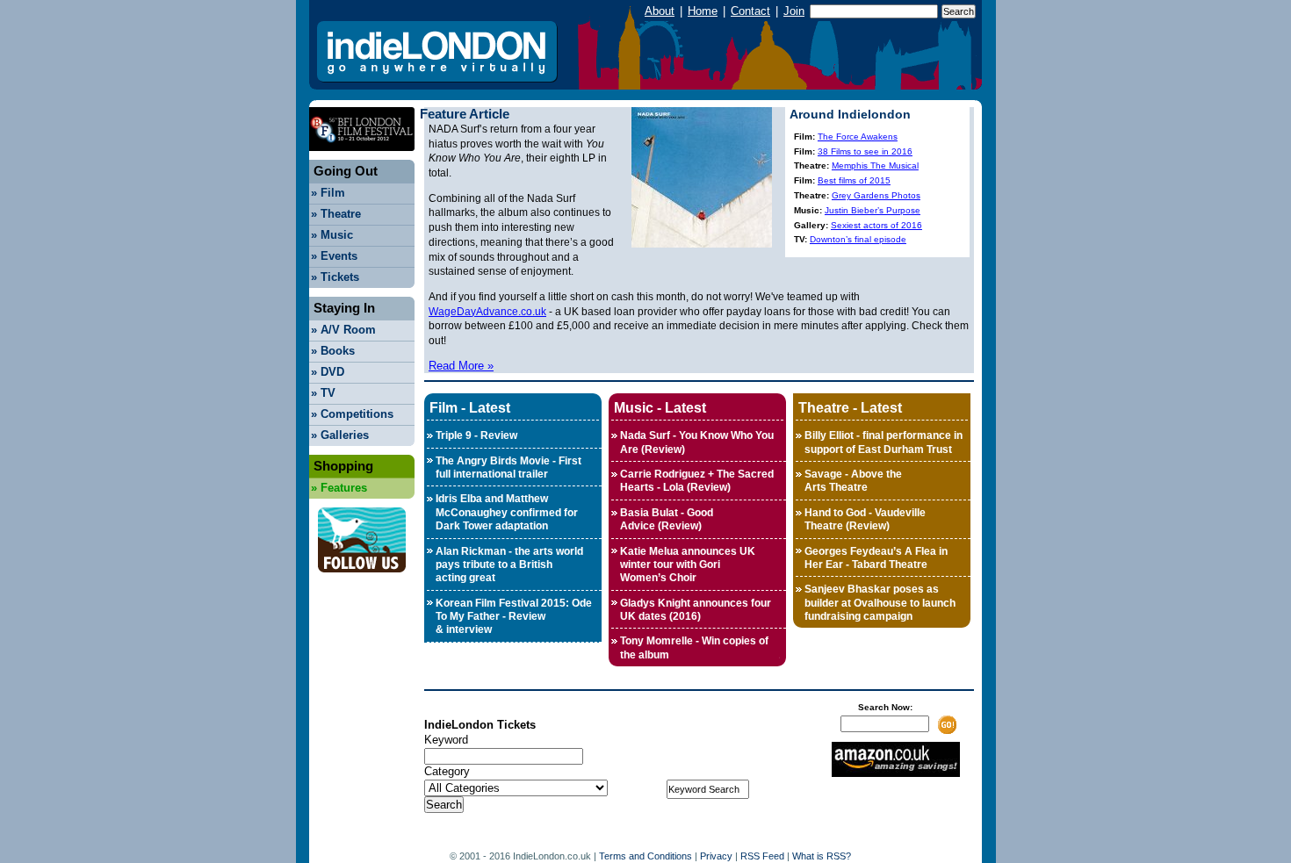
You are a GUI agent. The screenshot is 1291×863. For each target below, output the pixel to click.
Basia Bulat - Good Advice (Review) (666, 519)
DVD (327, 371)
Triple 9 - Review (476, 435)
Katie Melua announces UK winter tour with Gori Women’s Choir (687, 565)
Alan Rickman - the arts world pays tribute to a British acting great (509, 565)
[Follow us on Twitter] (362, 577)
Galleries (340, 435)
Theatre (336, 213)
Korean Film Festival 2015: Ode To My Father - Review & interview (514, 616)
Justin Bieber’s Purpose (872, 210)
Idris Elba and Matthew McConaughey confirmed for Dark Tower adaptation (507, 512)
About (659, 11)
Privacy (716, 856)
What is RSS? (821, 856)
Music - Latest (660, 407)
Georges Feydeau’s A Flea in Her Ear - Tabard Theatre (876, 558)
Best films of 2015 (854, 180)
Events (334, 255)
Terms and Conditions (645, 856)
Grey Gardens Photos (876, 195)
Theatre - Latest (850, 407)
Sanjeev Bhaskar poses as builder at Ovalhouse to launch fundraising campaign (880, 602)
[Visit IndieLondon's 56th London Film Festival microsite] (362, 155)
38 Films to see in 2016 (865, 151)
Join (793, 11)
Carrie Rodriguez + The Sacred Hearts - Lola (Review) (697, 480)
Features (339, 487)
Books (333, 350)
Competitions (352, 414)
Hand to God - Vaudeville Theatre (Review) (865, 519)
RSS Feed (762, 856)
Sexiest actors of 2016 (876, 225)
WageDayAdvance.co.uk (487, 311)
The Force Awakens (858, 136)
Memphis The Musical (875, 165)
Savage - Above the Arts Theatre (853, 480)
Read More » (461, 365)
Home (703, 11)
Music (332, 234)
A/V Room (343, 329)
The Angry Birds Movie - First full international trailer (508, 467)
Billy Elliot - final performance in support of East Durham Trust (883, 442)
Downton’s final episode (858, 239)
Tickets (335, 277)
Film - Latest (469, 407)
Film (328, 192)
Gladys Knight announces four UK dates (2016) (695, 609)
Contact (750, 11)
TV (323, 392)
